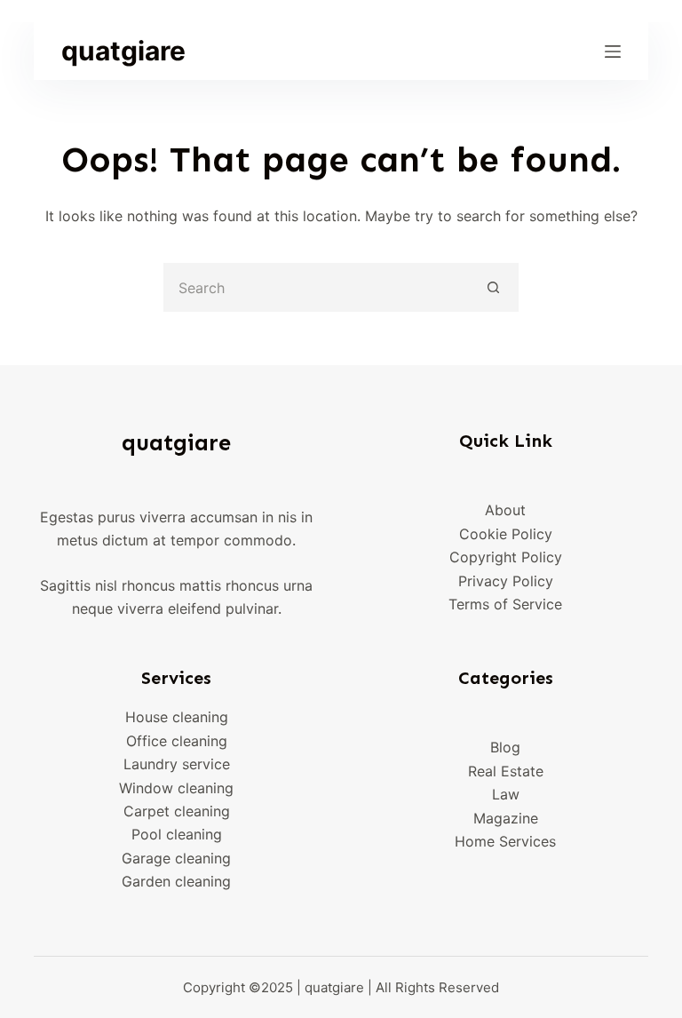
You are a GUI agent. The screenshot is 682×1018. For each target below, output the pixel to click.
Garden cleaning (176, 881)
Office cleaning (176, 741)
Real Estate (505, 771)
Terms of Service (505, 604)
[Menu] (613, 52)
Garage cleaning (176, 858)
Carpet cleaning (176, 811)
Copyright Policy (505, 557)
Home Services (505, 841)
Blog (505, 747)
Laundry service (176, 764)
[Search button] (494, 287)
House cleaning (176, 717)
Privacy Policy (505, 581)
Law (505, 794)
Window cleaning (176, 788)
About (505, 510)
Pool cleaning (176, 834)
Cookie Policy (505, 534)
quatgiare (123, 51)
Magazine (505, 818)
